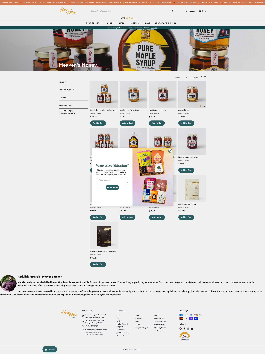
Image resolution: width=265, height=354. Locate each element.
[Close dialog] (170, 151)
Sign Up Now (112, 187)
